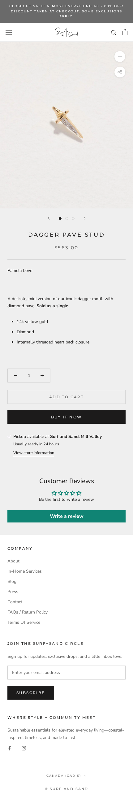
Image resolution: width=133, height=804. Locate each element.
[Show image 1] (60, 218)
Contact (14, 602)
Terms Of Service (23, 622)
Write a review (67, 516)
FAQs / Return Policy (27, 612)
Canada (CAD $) (63, 776)
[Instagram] (24, 748)
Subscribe (30, 692)
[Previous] (48, 218)
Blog (11, 581)
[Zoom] (119, 56)
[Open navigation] (9, 32)
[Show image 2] (66, 218)
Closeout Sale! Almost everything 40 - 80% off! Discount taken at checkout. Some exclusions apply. (66, 11)
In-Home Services (24, 571)
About (13, 561)
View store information (33, 453)
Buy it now (66, 417)
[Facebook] (9, 748)
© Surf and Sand (66, 789)
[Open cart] (124, 32)
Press (12, 592)
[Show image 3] (73, 218)
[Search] (114, 32)
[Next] (85, 218)
